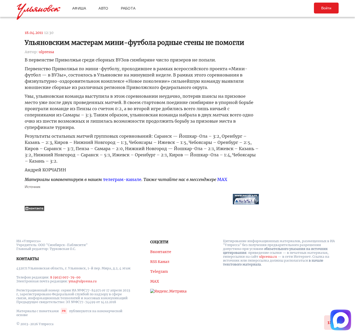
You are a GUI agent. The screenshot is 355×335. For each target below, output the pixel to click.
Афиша (79, 8)
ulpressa (46, 52)
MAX (222, 179)
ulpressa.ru (268, 257)
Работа (128, 8)
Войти (326, 8)
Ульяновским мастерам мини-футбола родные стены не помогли (134, 43)
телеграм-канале (122, 179)
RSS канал (159, 261)
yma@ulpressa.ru (83, 281)
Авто (103, 8)
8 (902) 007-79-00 (65, 277)
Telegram (159, 271)
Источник (32, 187)
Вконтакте (160, 251)
